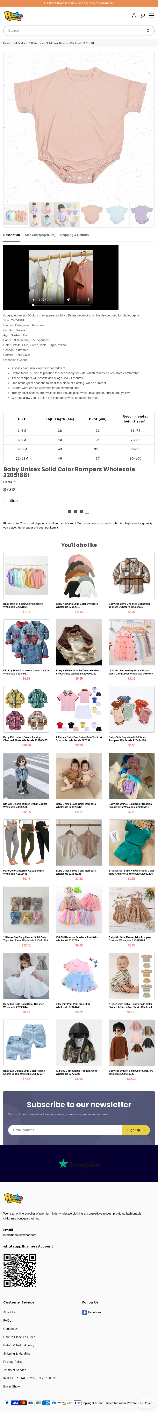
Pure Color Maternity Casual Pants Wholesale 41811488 (23, 872)
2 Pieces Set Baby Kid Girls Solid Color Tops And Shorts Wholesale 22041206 (131, 872)
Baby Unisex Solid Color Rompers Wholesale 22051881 (62, 43)
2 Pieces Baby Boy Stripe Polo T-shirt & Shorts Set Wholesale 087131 (79, 739)
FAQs (7, 1320)
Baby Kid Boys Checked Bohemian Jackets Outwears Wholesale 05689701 (129, 605)
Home (6, 43)
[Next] (149, 215)
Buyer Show (11, 1386)
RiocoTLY (9, 481)
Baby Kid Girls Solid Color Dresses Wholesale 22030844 (23, 1006)
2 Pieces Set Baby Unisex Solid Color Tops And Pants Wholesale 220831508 (25, 939)
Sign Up (133, 1130)
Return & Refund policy (18, 1345)
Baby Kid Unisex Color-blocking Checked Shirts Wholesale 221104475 (25, 739)
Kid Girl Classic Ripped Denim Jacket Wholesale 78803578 (25, 806)
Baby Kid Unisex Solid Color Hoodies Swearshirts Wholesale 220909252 (77, 672)
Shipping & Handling (16, 1353)
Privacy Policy (13, 1361)
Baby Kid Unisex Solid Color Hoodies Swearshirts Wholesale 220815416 (130, 806)
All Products (20, 43)
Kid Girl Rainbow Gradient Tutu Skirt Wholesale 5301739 (77, 939)
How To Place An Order (19, 1337)
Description (11, 235)
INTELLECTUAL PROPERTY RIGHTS (29, 1378)
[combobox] (73, 31)
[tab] (14, 236)
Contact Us (11, 1328)
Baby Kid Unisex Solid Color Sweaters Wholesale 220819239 (131, 1072)
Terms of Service (14, 1370)
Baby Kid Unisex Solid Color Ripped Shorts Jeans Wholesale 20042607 (24, 1072)
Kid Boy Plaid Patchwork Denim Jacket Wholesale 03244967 (26, 672)
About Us (9, 1312)
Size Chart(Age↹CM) (40, 235)
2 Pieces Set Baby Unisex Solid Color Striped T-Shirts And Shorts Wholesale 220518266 (131, 1006)
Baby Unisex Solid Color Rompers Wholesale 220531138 (76, 872)
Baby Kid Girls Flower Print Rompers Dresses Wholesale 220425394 (130, 939)
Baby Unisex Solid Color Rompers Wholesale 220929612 (76, 806)
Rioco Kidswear (116, 1403)
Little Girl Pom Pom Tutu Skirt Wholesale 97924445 (73, 1006)
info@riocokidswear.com (19, 1235)
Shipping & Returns (74, 235)
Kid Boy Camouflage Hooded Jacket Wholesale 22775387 (77, 1072)
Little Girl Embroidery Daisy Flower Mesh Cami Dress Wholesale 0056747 (131, 672)
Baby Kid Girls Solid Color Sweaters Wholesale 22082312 (77, 605)
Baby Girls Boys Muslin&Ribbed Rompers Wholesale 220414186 (127, 739)
